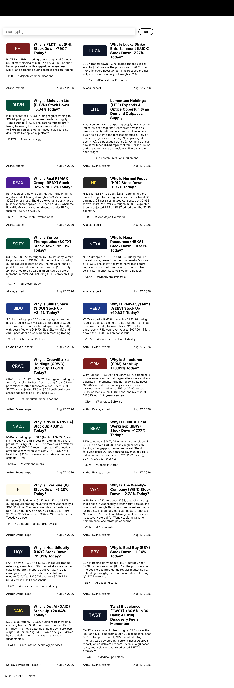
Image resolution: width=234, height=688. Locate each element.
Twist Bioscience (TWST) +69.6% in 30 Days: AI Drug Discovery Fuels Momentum (129, 615)
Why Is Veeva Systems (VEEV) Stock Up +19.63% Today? (130, 308)
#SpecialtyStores (107, 464)
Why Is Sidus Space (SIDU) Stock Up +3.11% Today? (51, 308)
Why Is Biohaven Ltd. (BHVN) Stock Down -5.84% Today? (52, 105)
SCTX (11, 283)
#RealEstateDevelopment (36, 217)
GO (146, 32)
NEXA (88, 276)
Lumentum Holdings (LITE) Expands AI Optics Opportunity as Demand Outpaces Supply (129, 109)
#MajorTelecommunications (35, 76)
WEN (88, 527)
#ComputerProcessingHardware (36, 523)
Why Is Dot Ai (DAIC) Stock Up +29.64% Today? (52, 610)
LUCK (88, 80)
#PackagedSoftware (109, 401)
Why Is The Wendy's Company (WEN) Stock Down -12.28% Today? (130, 489)
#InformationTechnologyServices (41, 645)
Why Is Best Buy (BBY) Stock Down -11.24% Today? (130, 551)
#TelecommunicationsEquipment (117, 158)
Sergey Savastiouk (18, 664)
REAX (11, 217)
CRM (88, 401)
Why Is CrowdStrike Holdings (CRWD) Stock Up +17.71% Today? (51, 366)
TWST (89, 657)
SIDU (11, 339)
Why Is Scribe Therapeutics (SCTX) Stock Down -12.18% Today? (52, 243)
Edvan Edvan (14, 347)
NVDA (12, 464)
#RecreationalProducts (112, 80)
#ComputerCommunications (40, 399)
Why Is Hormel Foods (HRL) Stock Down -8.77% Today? (129, 182)
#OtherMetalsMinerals (111, 276)
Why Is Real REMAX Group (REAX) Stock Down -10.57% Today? (53, 182)
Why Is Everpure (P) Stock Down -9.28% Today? (51, 489)
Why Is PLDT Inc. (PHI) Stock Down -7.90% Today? (53, 48)
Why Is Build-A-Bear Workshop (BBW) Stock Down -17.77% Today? (128, 428)
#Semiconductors (32, 464)
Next (32, 676)
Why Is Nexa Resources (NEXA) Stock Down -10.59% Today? (128, 243)
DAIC (11, 645)
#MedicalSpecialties (111, 657)
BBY (87, 582)
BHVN (12, 139)
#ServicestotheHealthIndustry (116, 339)
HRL (87, 217)
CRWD (12, 399)
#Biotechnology (31, 139)
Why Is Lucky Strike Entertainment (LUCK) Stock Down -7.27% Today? (130, 50)
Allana (10, 88)
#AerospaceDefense (33, 339)
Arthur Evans (91, 165)
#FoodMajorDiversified (110, 217)
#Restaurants (104, 527)
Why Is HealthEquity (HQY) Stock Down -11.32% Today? (51, 551)
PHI (10, 76)
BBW (88, 464)
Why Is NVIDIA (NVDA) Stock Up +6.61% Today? (53, 426)
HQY (11, 586)
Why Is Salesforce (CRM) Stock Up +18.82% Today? (126, 363)
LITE (88, 158)
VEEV (88, 339)
